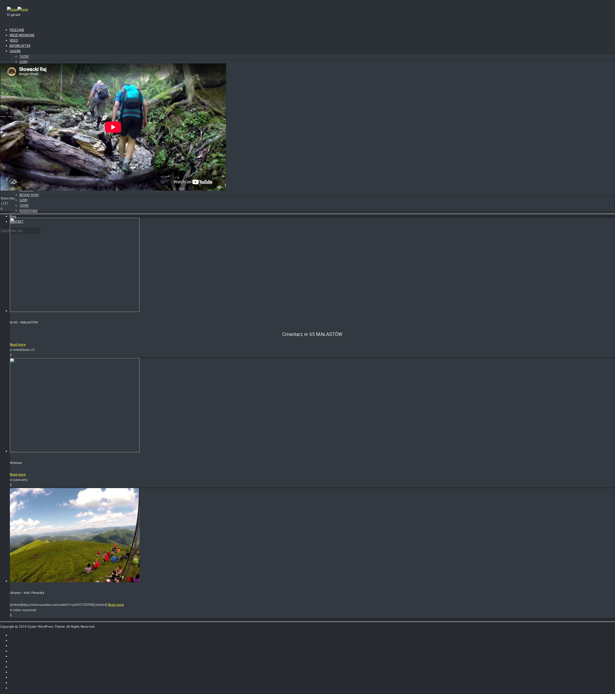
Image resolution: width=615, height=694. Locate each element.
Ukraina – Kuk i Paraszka (27, 593)
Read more (18, 344)
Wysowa (16, 463)
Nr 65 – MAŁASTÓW (24, 322)
